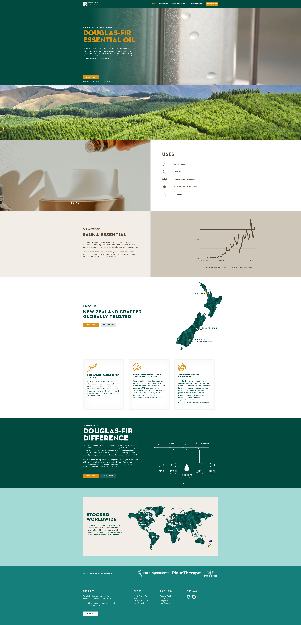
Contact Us (212, 4)
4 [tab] (79, 203)
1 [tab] (71, 203)
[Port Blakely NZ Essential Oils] (90, 4)
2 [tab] (74, 203)
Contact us (91, 614)
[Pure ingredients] (153, 573)
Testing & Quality (180, 4)
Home (153, 4)
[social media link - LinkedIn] (189, 598)
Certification (196, 4)
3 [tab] (76, 203)
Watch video (91, 476)
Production (164, 4)
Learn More (108, 325)
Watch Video (91, 77)
